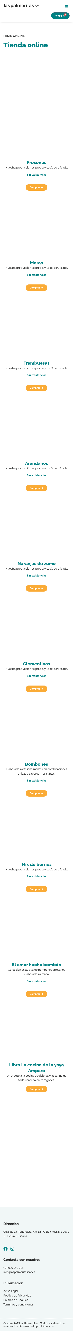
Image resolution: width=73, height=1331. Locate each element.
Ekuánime (47, 1326)
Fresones (36, 162)
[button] (67, 6)
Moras (36, 262)
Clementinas (36, 663)
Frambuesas (36, 363)
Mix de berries (37, 864)
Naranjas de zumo (36, 563)
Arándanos (36, 463)
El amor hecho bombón (36, 964)
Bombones (36, 764)
